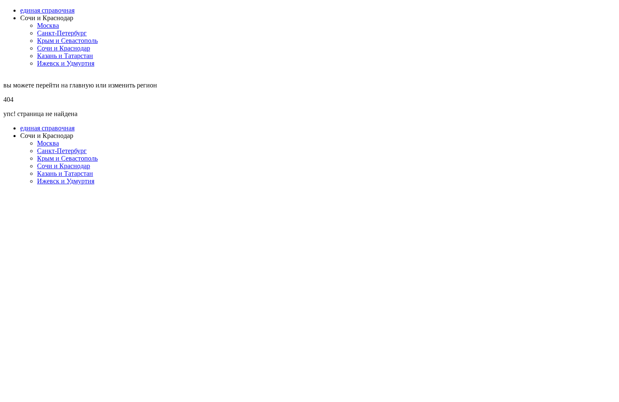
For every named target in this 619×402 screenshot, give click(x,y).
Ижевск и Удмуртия (65, 63)
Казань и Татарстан (65, 55)
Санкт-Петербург (62, 33)
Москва (48, 25)
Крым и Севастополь (67, 40)
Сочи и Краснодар (63, 48)
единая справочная (47, 10)
